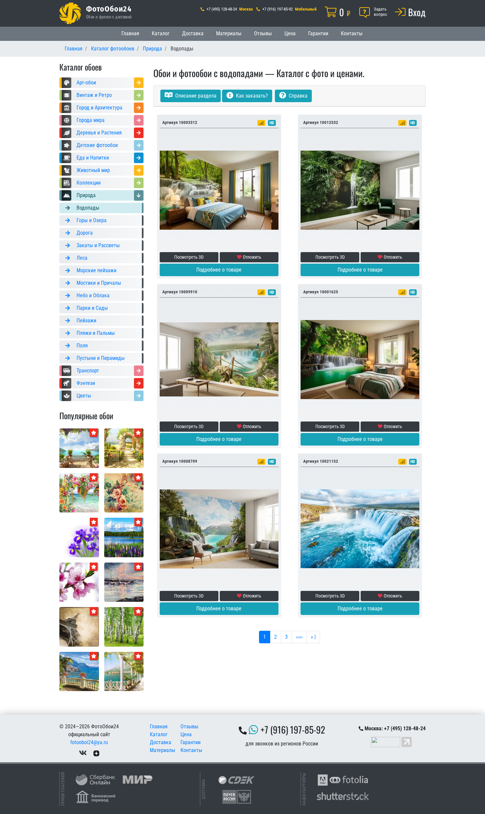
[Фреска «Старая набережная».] (124, 671)
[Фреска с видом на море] (79, 448)
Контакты (352, 33)
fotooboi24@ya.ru (89, 742)
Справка (297, 96)
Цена (290, 33)
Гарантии (318, 33)
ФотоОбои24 (109, 8)
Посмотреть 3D (189, 257)
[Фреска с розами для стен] (124, 492)
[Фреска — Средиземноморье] (79, 671)
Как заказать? (251, 96)
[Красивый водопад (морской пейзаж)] (360, 528)
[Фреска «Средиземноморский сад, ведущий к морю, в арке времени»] (124, 448)
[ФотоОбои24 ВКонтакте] (83, 753)
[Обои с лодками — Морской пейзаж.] (124, 582)
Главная (130, 33)
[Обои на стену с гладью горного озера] (124, 537)
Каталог (161, 33)
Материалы (229, 33)
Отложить (252, 257)
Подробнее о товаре (219, 270)
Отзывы (263, 33)
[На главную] (70, 13)
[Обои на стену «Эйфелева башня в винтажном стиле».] (79, 626)
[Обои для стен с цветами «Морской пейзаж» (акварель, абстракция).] (79, 492)
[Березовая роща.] (124, 626)
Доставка (193, 33)
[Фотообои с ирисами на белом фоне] (79, 537)
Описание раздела (195, 96)
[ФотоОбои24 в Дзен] (96, 753)
